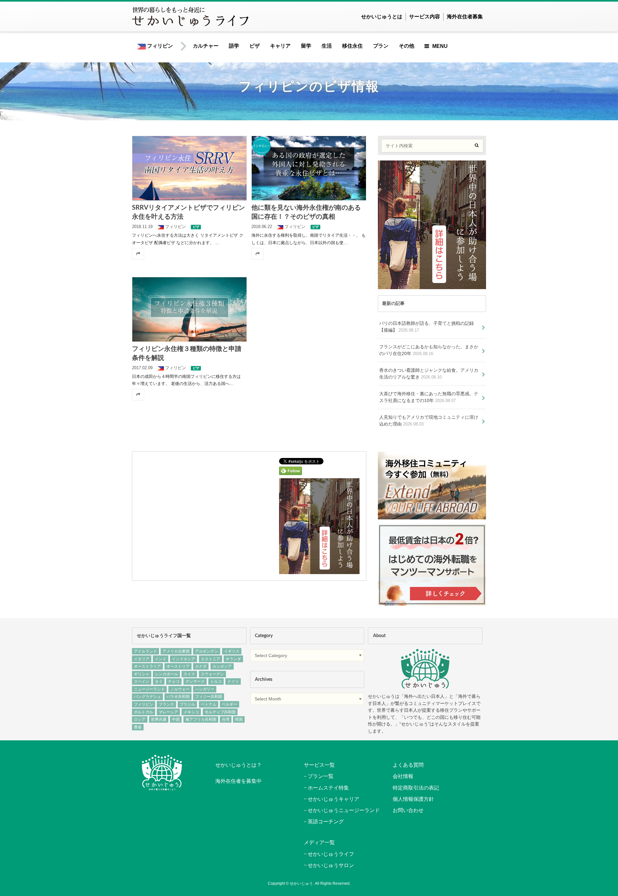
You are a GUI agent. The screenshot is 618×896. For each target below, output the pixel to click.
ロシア (139, 719)
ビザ (254, 46)
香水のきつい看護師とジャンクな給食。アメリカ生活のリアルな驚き (428, 374)
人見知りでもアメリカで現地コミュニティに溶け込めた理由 (428, 421)
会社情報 (403, 776)
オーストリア (178, 666)
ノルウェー (180, 689)
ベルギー (229, 704)
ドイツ (233, 681)
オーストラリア (147, 666)
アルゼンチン (206, 651)
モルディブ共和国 (220, 712)
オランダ (233, 659)
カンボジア (222, 666)
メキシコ (191, 712)
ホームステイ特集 (328, 788)
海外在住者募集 (465, 16)
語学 (234, 46)
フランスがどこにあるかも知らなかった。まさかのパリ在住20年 (428, 350)
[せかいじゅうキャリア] (432, 601)
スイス (189, 674)
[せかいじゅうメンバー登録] (319, 570)
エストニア (210, 659)
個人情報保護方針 (413, 799)
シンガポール (166, 674)
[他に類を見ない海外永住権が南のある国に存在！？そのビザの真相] (308, 168)
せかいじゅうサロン (331, 865)
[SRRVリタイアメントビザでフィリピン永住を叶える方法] (189, 168)
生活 (327, 46)
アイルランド (145, 651)
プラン (381, 46)
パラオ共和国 (178, 696)
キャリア (280, 46)
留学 (306, 46)
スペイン (141, 681)
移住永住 (352, 46)
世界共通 (158, 719)
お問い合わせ (408, 810)
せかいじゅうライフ (331, 854)
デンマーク (195, 681)
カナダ (201, 666)
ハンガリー (204, 689)
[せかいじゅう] (425, 669)
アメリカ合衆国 (176, 651)
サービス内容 (424, 16)
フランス (166, 704)
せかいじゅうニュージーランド (344, 810)
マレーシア (168, 712)
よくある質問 (408, 765)
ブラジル (187, 704)
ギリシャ (141, 674)
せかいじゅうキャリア (333, 799)
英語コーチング (326, 821)
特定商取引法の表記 (416, 788)
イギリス (231, 651)
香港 (138, 727)
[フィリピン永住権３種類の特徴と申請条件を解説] (189, 309)
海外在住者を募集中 (238, 781)
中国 (176, 719)
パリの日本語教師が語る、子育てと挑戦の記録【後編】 (426, 327)
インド (160, 659)
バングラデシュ (147, 696)
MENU (440, 46)
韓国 (239, 719)
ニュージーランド (149, 689)
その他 (406, 46)
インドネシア (183, 659)
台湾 (225, 719)
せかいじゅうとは (381, 16)
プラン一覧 (320, 776)
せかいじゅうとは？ (238, 765)
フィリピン (159, 46)
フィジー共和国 (208, 696)
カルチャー (206, 46)
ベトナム (208, 704)
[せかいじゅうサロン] (432, 516)
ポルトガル (143, 712)
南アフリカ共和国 (200, 719)
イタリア (141, 659)
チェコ (174, 681)
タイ (159, 681)
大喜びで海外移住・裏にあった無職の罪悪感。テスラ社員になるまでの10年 (428, 397)
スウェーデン (212, 674)
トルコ (216, 681)
